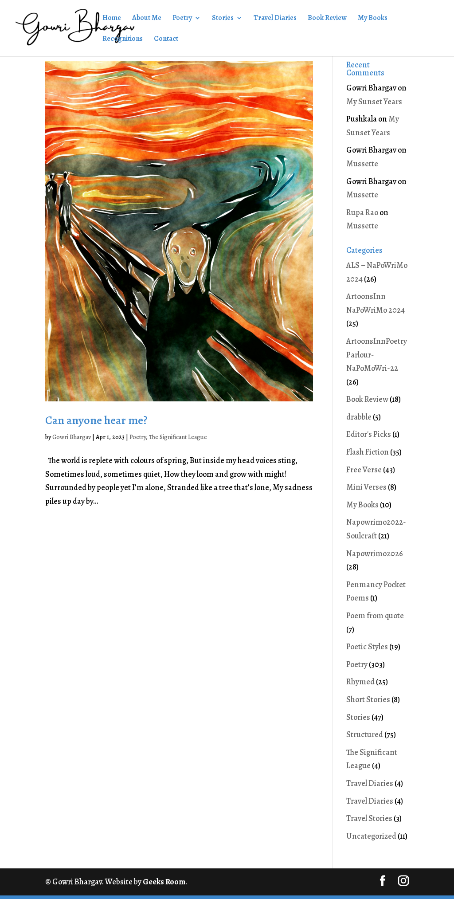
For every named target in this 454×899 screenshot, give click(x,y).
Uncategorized (371, 836)
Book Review (327, 19)
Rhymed (360, 681)
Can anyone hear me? (96, 420)
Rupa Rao (362, 212)
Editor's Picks (368, 434)
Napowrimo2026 (374, 553)
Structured (364, 734)
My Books (372, 19)
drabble (359, 417)
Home (111, 19)
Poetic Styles (367, 646)
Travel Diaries (275, 19)
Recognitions (122, 39)
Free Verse (364, 469)
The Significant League (178, 437)
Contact (166, 39)
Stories (223, 19)
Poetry (182, 19)
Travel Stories (369, 818)
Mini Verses (366, 487)
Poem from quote (375, 615)
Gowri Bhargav (71, 437)
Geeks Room (164, 881)
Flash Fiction (367, 452)
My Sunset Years (374, 101)
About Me (146, 19)
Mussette (362, 163)
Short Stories (368, 699)
